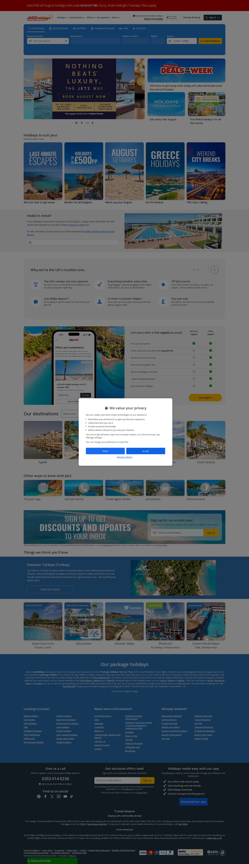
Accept (146, 451)
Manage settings (124, 457)
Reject (105, 451)
